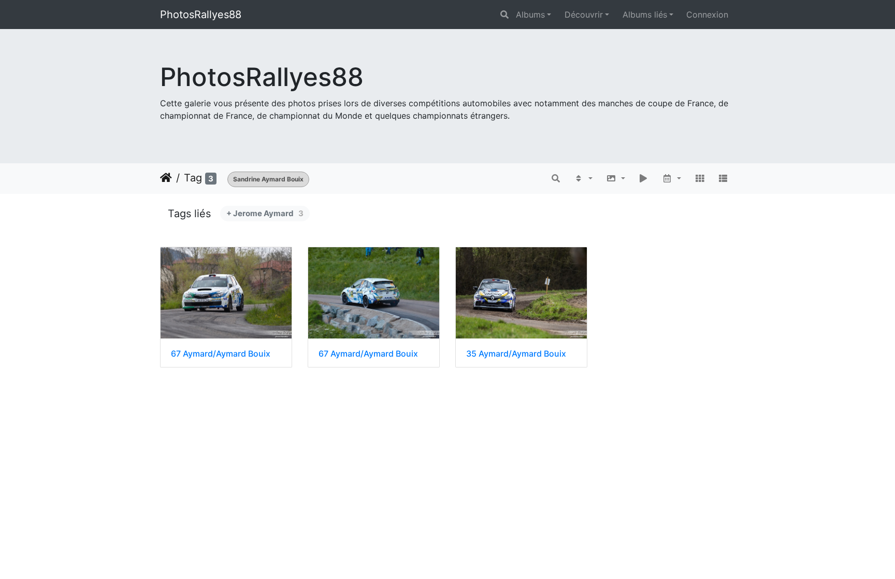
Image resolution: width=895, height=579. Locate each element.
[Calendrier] (671, 178)
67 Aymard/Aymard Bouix (220, 354)
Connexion (707, 14)
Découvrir (584, 14)
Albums (530, 14)
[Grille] (700, 178)
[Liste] (723, 178)
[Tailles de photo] (615, 178)
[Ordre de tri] (583, 178)
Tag (193, 178)
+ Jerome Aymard (265, 213)
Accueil (166, 178)
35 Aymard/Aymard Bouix (516, 354)
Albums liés (645, 14)
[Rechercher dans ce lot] (556, 178)
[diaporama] (644, 178)
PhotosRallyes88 (200, 14)
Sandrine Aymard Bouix (268, 179)
